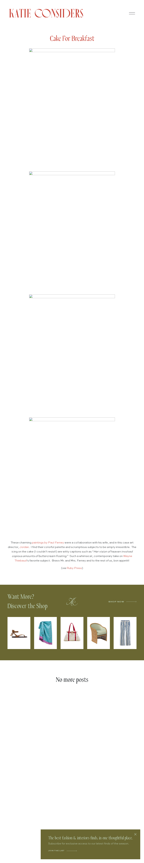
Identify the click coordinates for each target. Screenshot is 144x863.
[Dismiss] (135, 834)
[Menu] (132, 13)
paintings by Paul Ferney (48, 542)
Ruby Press (74, 568)
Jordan (24, 547)
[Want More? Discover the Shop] (72, 601)
